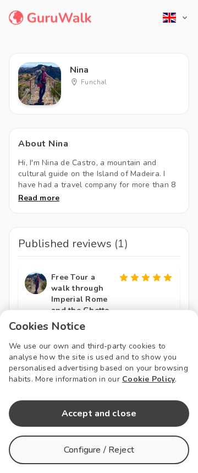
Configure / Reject (99, 450)
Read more (38, 198)
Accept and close (99, 413)
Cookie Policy (148, 379)
